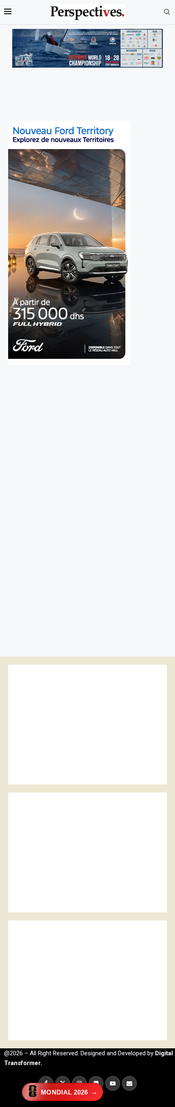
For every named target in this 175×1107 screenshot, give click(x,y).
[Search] (167, 12)
